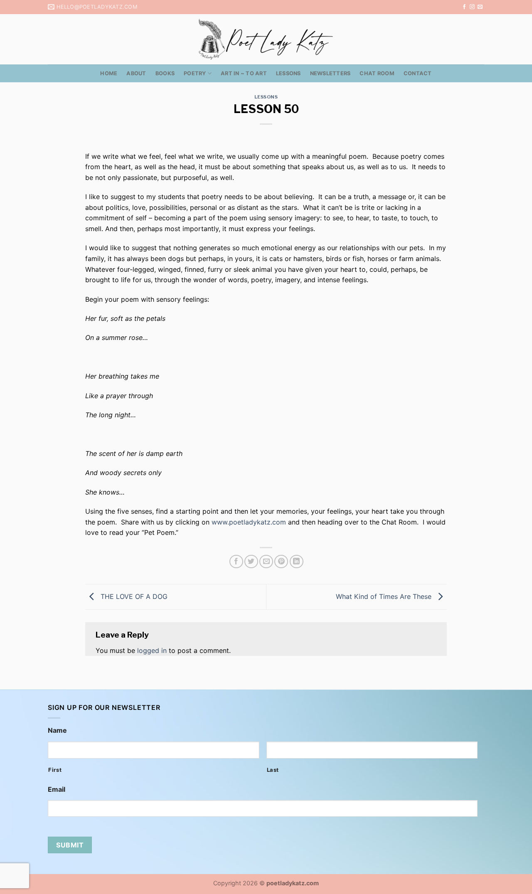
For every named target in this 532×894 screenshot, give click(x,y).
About (136, 73)
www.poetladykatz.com (249, 522)
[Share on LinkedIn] (296, 562)
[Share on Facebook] (236, 562)
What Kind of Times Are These (384, 596)
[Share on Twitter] (251, 562)
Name (57, 730)
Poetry (195, 73)
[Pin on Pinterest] (281, 562)
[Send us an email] (480, 7)
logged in (152, 650)
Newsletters (330, 73)
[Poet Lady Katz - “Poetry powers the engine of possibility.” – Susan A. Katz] (266, 39)
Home (108, 73)
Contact (418, 73)
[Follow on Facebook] (464, 7)
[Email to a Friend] (266, 562)
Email (56, 789)
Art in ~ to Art (244, 73)
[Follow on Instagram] (472, 7)
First (55, 769)
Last (273, 769)
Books (165, 73)
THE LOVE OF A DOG (133, 596)
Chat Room (377, 73)
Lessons (288, 73)
